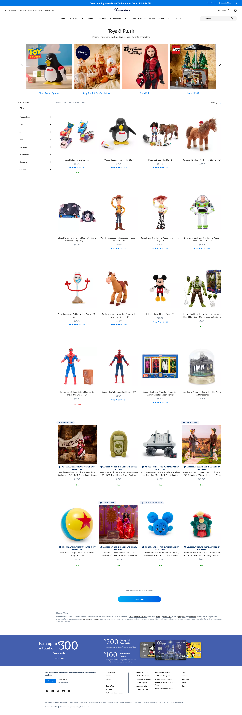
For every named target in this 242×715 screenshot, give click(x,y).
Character (23, 162)
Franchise (23, 147)
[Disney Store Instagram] (52, 691)
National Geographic (114, 693)
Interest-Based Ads (51, 707)
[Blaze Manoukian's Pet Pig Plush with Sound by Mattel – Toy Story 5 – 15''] (77, 212)
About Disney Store (163, 679)
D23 (183, 672)
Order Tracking (143, 676)
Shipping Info (142, 683)
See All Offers (226, 3)
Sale (178, 19)
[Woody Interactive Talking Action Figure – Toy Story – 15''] (118, 212)
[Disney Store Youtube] (69, 691)
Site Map (185, 679)
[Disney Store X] (57, 691)
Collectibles (139, 19)
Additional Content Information (90, 702)
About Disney (177, 702)
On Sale (23, 170)
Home (152, 19)
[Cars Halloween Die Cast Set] (77, 134)
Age (21, 125)
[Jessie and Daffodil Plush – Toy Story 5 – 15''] (201, 134)
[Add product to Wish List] (95, 112)
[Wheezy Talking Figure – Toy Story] (118, 134)
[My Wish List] (229, 10)
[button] (22, 64)
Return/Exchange (144, 679)
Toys (127, 19)
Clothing (101, 19)
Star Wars (110, 686)
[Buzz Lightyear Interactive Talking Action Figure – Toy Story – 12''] (201, 212)
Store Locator (50, 10)
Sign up (50, 681)
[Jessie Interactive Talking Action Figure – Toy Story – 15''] (160, 212)
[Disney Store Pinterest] (63, 691)
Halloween (87, 19)
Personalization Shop (164, 688)
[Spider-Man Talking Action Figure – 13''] (118, 366)
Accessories (115, 19)
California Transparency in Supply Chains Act (74, 707)
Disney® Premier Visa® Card (31, 10)
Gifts (170, 19)
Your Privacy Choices (141, 702)
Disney (109, 679)
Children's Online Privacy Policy (160, 702)
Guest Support (11, 10)
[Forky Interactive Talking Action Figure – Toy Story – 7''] (77, 288)
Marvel (109, 689)
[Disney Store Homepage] (121, 10)
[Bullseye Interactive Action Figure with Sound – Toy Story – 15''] (118, 288)
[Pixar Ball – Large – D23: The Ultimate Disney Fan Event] (77, 524)
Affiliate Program (162, 676)
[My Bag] (235, 10)
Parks (161, 19)
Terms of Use (73, 702)
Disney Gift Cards (162, 672)
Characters (110, 672)
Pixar (108, 683)
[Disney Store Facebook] (46, 691)
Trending (73, 19)
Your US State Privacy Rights (123, 702)
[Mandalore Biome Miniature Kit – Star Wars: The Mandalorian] (201, 366)
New (63, 19)
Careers (185, 676)
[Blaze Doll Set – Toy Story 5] (160, 134)
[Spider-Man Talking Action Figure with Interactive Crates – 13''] (77, 366)
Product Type (25, 117)
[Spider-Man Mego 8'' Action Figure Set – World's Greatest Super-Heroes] (160, 366)
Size (21, 132)
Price (21, 140)
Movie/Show (24, 154)
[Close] (235, 4)
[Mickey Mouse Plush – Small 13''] (160, 288)
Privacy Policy (63, 682)
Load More (139, 599)
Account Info (142, 686)
